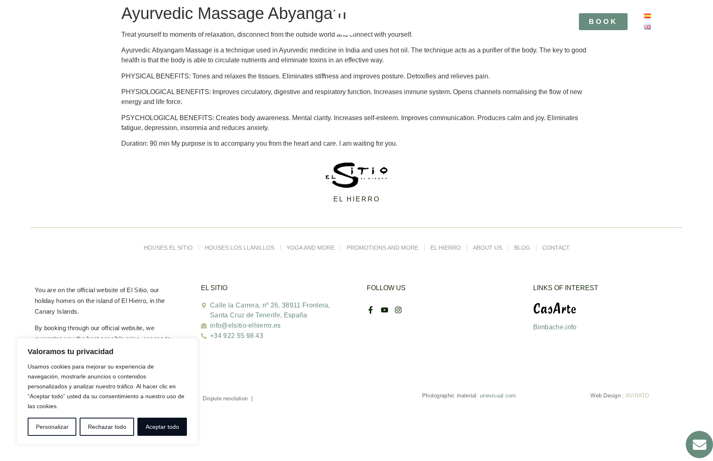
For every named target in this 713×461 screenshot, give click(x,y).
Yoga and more (310, 247)
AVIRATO (637, 395)
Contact (556, 247)
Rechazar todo (107, 426)
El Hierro (445, 247)
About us (487, 247)
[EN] (647, 27)
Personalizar (52, 426)
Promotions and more (382, 247)
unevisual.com (498, 395)
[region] (107, 391)
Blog (522, 247)
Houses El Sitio (168, 247)
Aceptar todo (162, 426)
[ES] (647, 15)
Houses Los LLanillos (239, 247)
